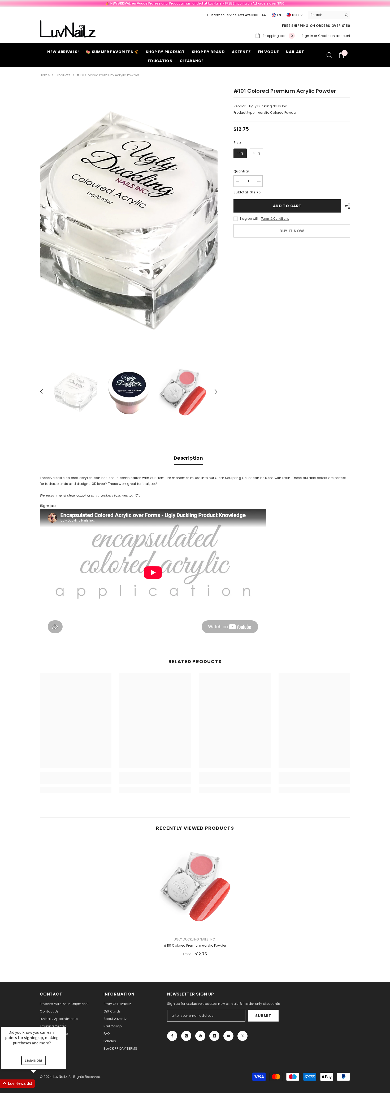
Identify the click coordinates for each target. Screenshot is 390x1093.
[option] (129, 219)
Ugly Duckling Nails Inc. (268, 106)
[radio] (240, 153)
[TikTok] (214, 1036)
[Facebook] (172, 1036)
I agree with (249, 218)
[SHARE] (345, 206)
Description (188, 458)
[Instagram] (186, 1036)
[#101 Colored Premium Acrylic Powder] (195, 886)
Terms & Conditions (275, 219)
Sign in (307, 35)
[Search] (329, 15)
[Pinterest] (200, 1036)
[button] (41, 392)
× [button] (63, 1023)
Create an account (334, 35)
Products (63, 75)
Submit (263, 1015)
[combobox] (325, 15)
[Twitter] (242, 1036)
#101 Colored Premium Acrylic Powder (195, 945)
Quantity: (241, 171)
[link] (75, 781)
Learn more (33, 1060)
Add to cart (287, 206)
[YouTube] (228, 1036)
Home (45, 75)
